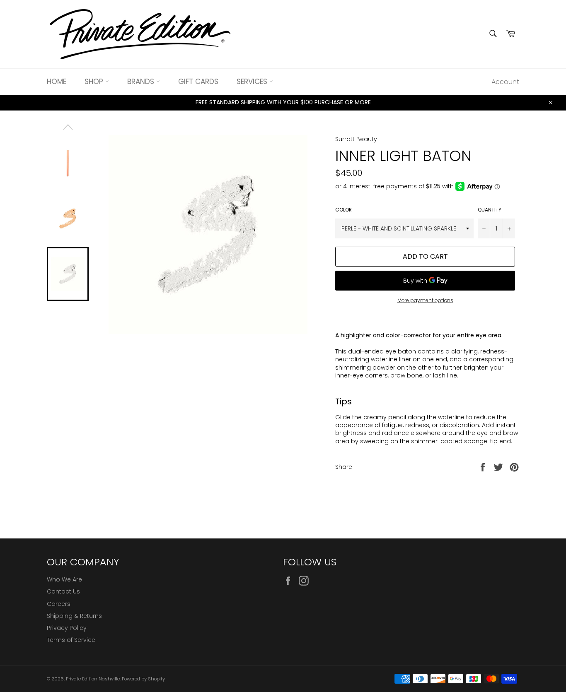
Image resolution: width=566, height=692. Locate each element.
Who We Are (64, 579)
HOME (56, 81)
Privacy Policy (67, 628)
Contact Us (63, 591)
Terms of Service (71, 640)
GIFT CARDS (198, 81)
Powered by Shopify (143, 678)
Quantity (489, 210)
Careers (58, 604)
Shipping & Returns (74, 616)
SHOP (95, 81)
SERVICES (253, 81)
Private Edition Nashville (93, 678)
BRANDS (141, 81)
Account (505, 81)
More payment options (425, 300)
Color (343, 210)
